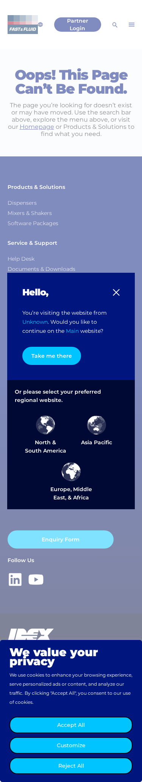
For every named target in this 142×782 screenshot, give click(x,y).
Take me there (51, 355)
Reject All (71, 765)
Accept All (71, 725)
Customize (71, 745)
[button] (116, 292)
